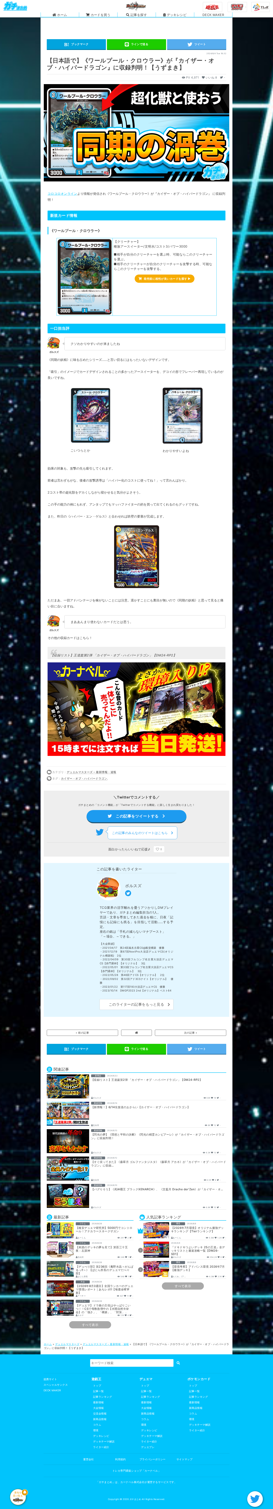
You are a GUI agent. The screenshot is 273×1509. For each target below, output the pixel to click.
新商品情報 (100, 1419)
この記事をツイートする (137, 816)
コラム (97, 1424)
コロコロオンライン (62, 194)
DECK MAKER (52, 1390)
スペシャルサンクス (56, 1384)
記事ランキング (102, 1396)
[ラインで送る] (136, 44)
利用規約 (120, 1459)
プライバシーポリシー (152, 1459)
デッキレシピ (101, 1435)
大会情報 (98, 1407)
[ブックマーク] (76, 44)
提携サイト (50, 1379)
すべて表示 (90, 1325)
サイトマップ (184, 1459)
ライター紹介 (101, 1447)
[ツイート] (196, 44)
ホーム (48, 1344)
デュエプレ (147, 1447)
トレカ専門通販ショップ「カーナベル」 (136, 1470)
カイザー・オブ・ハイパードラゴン (84, 778)
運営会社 (88, 1459)
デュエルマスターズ (67, 1344)
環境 (96, 1430)
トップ (97, 1385)
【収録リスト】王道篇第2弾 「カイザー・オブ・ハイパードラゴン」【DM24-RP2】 (113, 655)
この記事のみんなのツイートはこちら (141, 833)
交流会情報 (100, 1413)
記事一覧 (98, 1391)
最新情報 (98, 1402)
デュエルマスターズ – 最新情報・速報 (91, 772)
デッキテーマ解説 (104, 1441)
